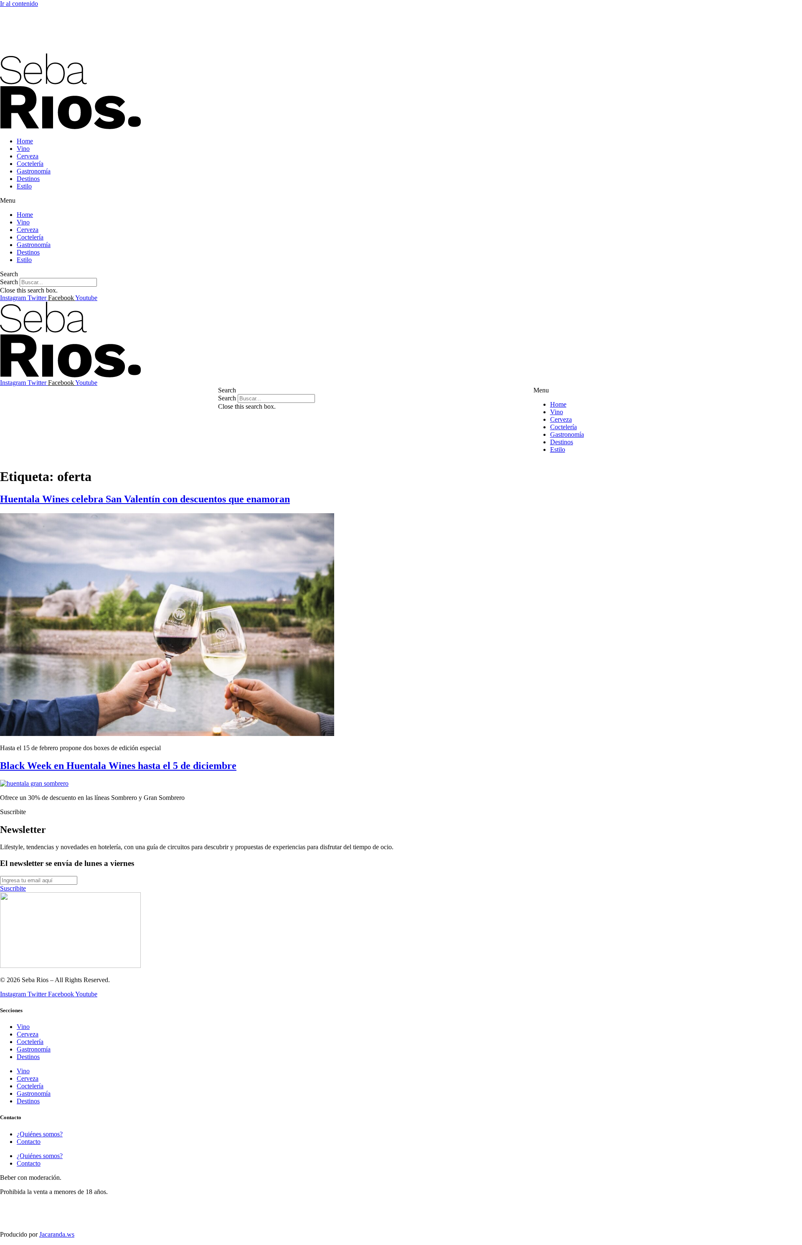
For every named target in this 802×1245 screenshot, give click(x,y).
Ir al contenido (19, 3)
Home (25, 141)
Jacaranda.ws (56, 1234)
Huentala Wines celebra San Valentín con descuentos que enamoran (145, 499)
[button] (401, 200)
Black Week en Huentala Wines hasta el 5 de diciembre (118, 765)
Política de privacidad (28, 1220)
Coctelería (30, 163)
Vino (23, 148)
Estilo (24, 186)
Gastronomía (34, 171)
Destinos (28, 178)
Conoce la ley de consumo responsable (51, 1205)
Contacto (29, 1141)
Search (9, 281)
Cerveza (27, 156)
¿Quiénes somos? (40, 1134)
